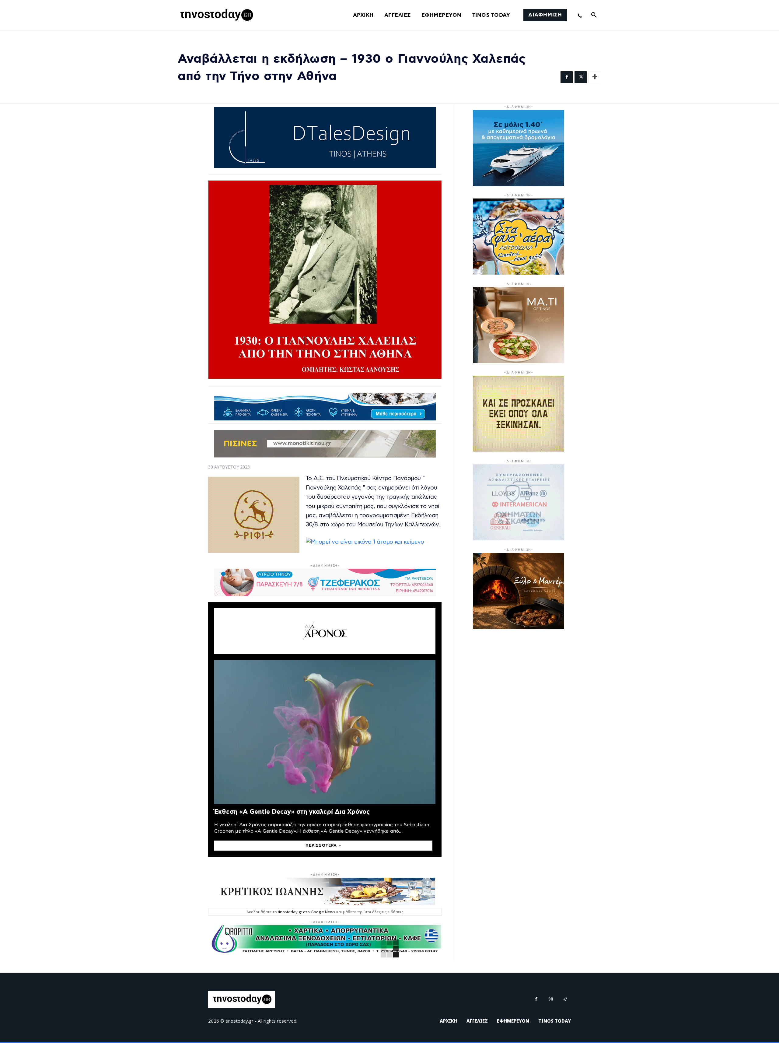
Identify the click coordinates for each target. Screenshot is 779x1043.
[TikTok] (565, 999)
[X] (581, 77)
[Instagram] (551, 999)
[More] (595, 77)
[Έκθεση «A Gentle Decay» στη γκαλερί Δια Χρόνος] (324, 732)
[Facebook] (567, 77)
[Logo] (216, 15)
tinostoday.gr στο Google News (306, 912)
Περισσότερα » (323, 845)
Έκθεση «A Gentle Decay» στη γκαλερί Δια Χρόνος (292, 812)
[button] (594, 15)
